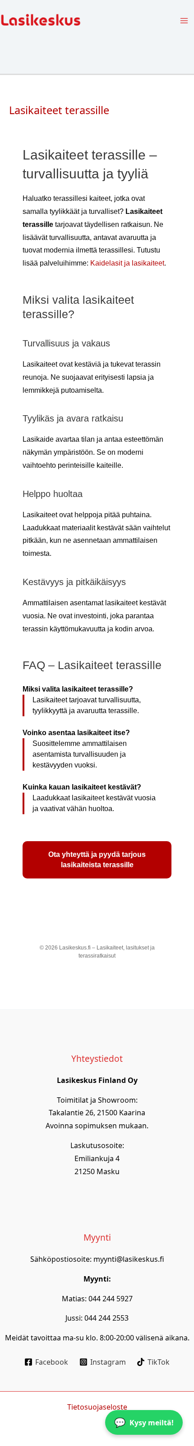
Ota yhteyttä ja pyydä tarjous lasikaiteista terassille (97, 860)
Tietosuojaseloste (97, 1407)
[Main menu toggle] (184, 21)
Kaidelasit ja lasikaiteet (127, 263)
